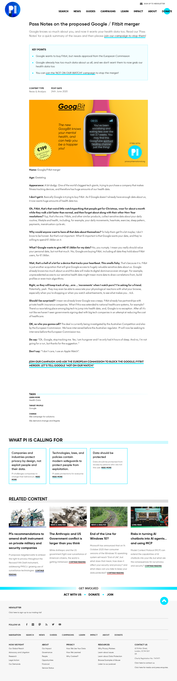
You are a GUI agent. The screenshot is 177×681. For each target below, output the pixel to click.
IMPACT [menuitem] (138, 11)
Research (13, 656)
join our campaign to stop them (124, 36)
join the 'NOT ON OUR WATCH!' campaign (70, 72)
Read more (57, 477)
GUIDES (53, 635)
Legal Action (14, 660)
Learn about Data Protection (110, 656)
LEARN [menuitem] (125, 11)
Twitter (53, 624)
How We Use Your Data (76, 648)
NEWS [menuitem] (77, 11)
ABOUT (106, 635)
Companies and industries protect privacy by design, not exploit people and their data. (26, 461)
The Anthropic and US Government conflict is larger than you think (65, 538)
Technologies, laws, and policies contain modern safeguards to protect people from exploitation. (68, 461)
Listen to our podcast (107, 664)
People (45, 656)
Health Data (35, 400)
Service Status (48, 668)
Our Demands (14, 664)
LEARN (82, 635)
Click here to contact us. (145, 663)
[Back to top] (164, 601)
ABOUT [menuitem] (152, 11)
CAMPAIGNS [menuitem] (108, 11)
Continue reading (77, 562)
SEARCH (30, 635)
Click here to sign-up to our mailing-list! (25, 612)
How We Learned (73, 652)
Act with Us (72, 594)
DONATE (119, 635)
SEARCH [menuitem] (63, 11)
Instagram (33, 624)
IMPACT (94, 635)
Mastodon (39, 624)
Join (110, 594)
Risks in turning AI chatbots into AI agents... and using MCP (149, 538)
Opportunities (47, 660)
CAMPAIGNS (68, 635)
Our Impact (46, 648)
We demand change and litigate (44, 421)
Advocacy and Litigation (19, 652)
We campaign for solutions (41, 416)
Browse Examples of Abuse (109, 660)
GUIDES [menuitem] (90, 11)
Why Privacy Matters (106, 648)
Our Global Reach (16, 648)
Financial (45, 664)
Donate (94, 594)
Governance (47, 652)
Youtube (60, 624)
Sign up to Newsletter (154, 3)
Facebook (26, 624)
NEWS (42, 635)
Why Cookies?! (72, 656)
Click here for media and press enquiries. (151, 667)
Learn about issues (106, 652)
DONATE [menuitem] (167, 11)
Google (32, 408)
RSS (46, 624)
